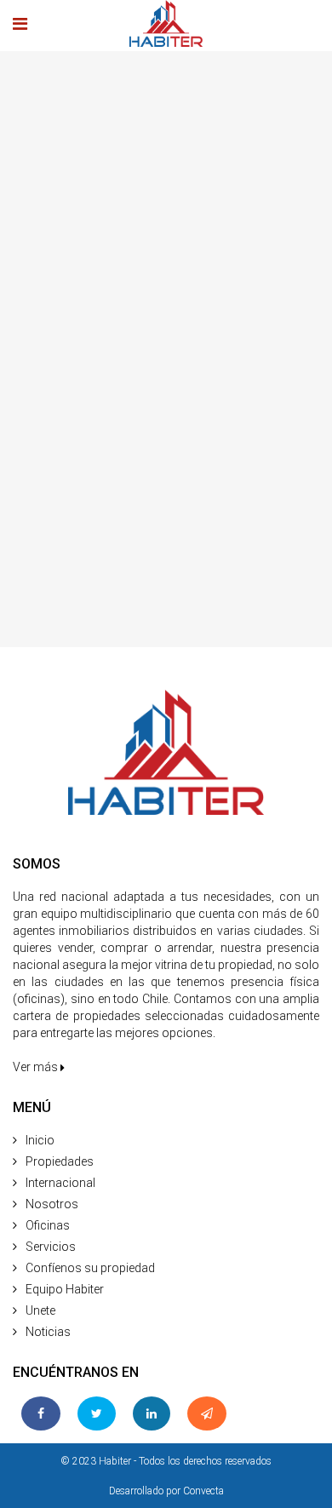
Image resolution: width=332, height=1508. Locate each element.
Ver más (36, 1067)
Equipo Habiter (65, 1289)
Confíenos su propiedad (90, 1268)
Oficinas (48, 1225)
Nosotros (52, 1204)
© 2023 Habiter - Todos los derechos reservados (166, 1461)
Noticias (48, 1332)
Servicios (51, 1246)
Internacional (60, 1183)
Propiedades (60, 1161)
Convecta (203, 1491)
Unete (40, 1310)
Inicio (40, 1140)
